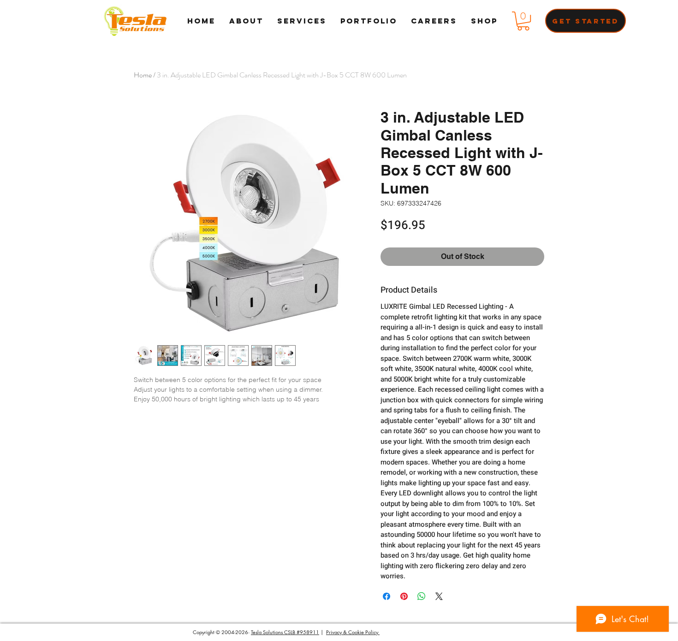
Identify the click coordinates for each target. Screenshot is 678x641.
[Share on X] (439, 596)
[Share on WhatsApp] (421, 596)
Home (143, 75)
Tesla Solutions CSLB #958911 (285, 632)
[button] (523, 21)
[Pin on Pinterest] (404, 596)
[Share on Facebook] (386, 596)
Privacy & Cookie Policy (353, 632)
